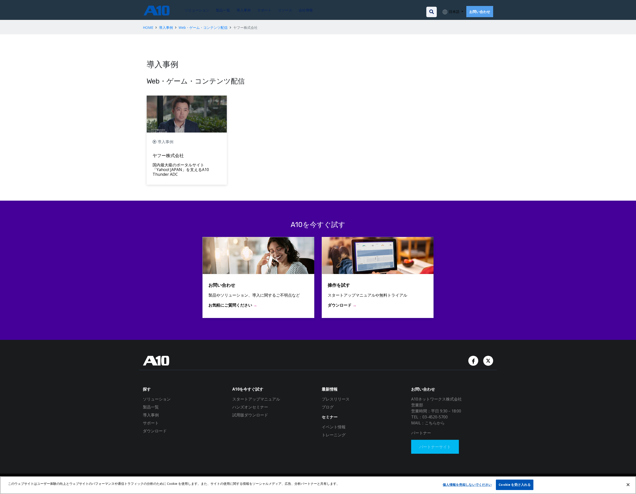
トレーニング (334, 435)
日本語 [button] (454, 11)
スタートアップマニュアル (256, 399)
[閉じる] (628, 484)
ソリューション (157, 399)
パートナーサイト (435, 446)
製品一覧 (151, 407)
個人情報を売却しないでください (467, 484)
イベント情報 (334, 427)
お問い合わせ (479, 11)
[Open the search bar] (431, 11)
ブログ (328, 407)
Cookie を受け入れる (515, 484)
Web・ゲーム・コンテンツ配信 (203, 27)
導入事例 (166, 27)
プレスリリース (336, 399)
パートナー (421, 433)
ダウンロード (155, 431)
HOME (148, 27)
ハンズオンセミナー (250, 407)
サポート (151, 423)
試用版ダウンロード (250, 415)
